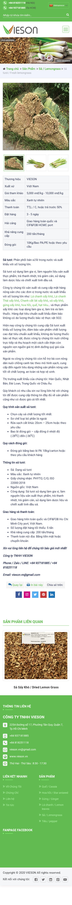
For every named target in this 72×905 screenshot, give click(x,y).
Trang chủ (12, 69)
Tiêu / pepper (49, 821)
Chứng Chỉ (12, 792)
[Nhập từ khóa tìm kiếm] (67, 14)
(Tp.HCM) (22, 7)
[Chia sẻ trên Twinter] (35, 594)
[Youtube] (65, 879)
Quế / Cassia (49, 786)
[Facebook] (36, 879)
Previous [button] (10, 163)
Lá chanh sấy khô (42, 296)
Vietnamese (58, 5)
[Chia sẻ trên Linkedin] (51, 594)
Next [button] (61, 163)
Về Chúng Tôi (13, 786)
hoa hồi (26, 305)
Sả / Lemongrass (50, 69)
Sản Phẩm (28, 69)
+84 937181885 (19, 735)
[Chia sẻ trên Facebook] (18, 594)
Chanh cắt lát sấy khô (34, 300)
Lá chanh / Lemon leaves (53, 806)
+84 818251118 (19, 742)
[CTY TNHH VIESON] (20, 29)
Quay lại (17, 585)
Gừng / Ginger (50, 798)
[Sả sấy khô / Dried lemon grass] (36, 655)
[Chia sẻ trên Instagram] (27, 594)
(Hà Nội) (22, 2)
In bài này (37, 585)
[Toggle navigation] (65, 29)
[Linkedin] (50, 879)
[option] (36, 116)
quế (34, 305)
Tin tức (10, 805)
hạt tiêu (43, 305)
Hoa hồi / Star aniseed (55, 792)
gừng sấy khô (11, 305)
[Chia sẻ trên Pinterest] (43, 594)
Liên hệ (10, 798)
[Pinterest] (58, 879)
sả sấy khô (56, 300)
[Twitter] (43, 879)
